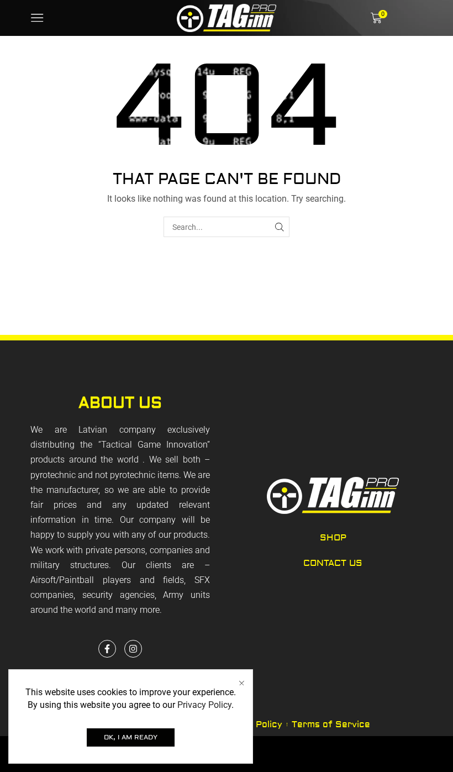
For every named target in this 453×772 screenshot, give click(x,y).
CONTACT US (332, 563)
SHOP (333, 537)
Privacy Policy (204, 705)
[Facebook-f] (107, 649)
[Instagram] (133, 649)
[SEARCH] (279, 227)
